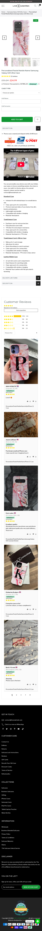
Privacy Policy (6, 834)
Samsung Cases (7, 802)
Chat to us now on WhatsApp (14, 724)
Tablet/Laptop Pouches (9, 809)
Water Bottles (6, 813)
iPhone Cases (6, 798)
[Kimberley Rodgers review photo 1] (21, 567)
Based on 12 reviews (10, 308)
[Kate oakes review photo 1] (21, 488)
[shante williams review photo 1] (21, 424)
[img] (21, 394)
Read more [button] (9, 530)
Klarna (4, 845)
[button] (6, 76)
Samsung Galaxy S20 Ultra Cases (17, 12)
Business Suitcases (8, 791)
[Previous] (4, 38)
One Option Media (28, 920)
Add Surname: (6, 106)
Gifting (4, 795)
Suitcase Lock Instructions (10, 752)
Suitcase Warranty (7, 841)
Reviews (4, 756)
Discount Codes (7, 767)
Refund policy (6, 774)
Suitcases (5, 788)
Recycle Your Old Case (9, 763)
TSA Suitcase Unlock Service (11, 848)
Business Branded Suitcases (11, 830)
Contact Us (5, 742)
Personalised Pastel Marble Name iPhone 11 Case (20, 461)
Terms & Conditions (8, 837)
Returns (4, 749)
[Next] (38, 38)
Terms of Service (7, 770)
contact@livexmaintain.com (13, 720)
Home (3, 12)
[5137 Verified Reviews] (21, 916)
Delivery (4, 745)
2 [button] (16, 695)
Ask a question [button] (21, 310)
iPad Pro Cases (6, 806)
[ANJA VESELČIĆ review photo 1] (21, 361)
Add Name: (5, 98)
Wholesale (5, 827)
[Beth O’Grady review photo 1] (21, 642)
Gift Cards (5, 759)
